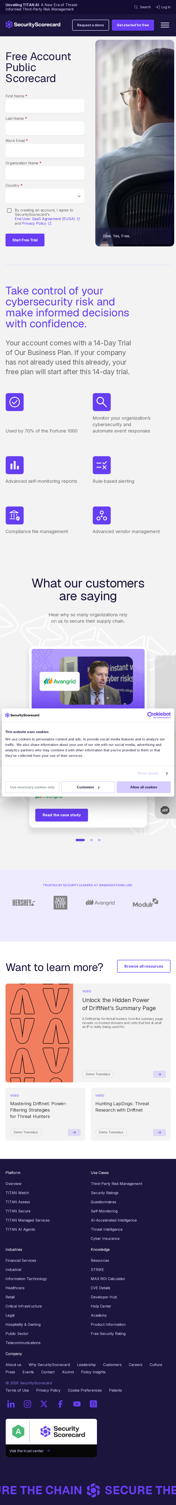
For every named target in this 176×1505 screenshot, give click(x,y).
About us (13, 1364)
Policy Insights (93, 1372)
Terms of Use (17, 1390)
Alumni (68, 1372)
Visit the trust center (28, 1451)
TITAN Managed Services (28, 1220)
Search (145, 7)
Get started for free (133, 25)
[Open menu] (165, 25)
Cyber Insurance (105, 1238)
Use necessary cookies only (32, 787)
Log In (165, 7)
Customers (112, 1364)
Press (10, 1372)
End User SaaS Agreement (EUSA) (45, 219)
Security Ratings (104, 1192)
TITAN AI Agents (20, 1229)
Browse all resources (143, 966)
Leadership (86, 1364)
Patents (115, 1390)
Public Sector (17, 1333)
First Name (16, 96)
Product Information (108, 1324)
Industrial (13, 1269)
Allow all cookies (143, 787)
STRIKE (97, 1269)
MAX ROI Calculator (108, 1278)
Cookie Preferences (85, 1390)
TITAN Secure (18, 1211)
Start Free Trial (25, 240)
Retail (10, 1297)
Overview (14, 1183)
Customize (85, 787)
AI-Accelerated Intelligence (114, 1220)
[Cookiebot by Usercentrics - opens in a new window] (151, 715)
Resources (100, 1260)
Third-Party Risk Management (116, 1183)
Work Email (17, 140)
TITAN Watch (17, 1192)
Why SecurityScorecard (49, 1364)
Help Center (101, 1306)
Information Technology (26, 1278)
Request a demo (90, 25)
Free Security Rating (108, 1333)
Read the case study (62, 815)
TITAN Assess (18, 1202)
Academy (99, 1315)
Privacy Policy (34, 223)
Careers (135, 1364)
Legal (10, 1315)
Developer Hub (104, 1297)
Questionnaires (103, 1202)
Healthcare (15, 1288)
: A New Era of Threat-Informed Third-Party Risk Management (42, 7)
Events (28, 1372)
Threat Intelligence (107, 1229)
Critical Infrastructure (24, 1306)
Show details (148, 773)
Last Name (16, 118)
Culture (156, 1364)
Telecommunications (23, 1342)
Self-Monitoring (104, 1211)
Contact (48, 1372)
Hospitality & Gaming (23, 1324)
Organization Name (23, 163)
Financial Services (21, 1260)
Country (14, 185)
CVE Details (100, 1288)
